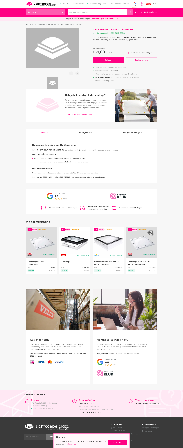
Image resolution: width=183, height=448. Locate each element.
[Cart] (136, 12)
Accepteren (117, 442)
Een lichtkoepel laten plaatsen (103, 18)
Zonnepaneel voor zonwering (71, 24)
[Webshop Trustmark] (141, 4)
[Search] (130, 12)
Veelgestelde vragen (150, 428)
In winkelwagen (141, 60)
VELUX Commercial (52, 24)
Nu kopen (108, 60)
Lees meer (72, 444)
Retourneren (147, 431)
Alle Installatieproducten (35, 24)
